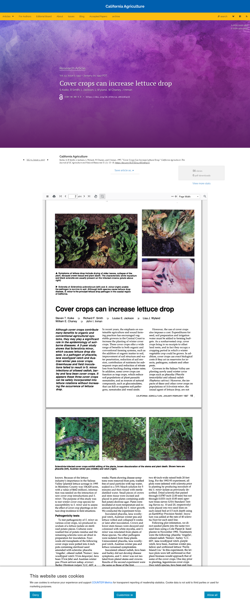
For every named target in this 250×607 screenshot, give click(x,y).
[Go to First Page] (61, 196)
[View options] (47, 196)
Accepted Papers (98, 16)
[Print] (54, 196)
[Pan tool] (96, 196)
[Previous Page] (65, 196)
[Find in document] (205, 196)
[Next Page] (84, 196)
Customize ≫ (126, 595)
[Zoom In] (176, 196)
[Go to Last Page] (89, 196)
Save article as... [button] (124, 170)
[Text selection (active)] (102, 196)
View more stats (202, 183)
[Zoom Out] (172, 196)
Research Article (72, 68)
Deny (37, 595)
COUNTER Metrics (102, 582)
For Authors (25, 16)
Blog (81, 16)
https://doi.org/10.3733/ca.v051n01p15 (108, 97)
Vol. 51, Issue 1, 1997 (70, 75)
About (60, 16)
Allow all (213, 595)
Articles (6, 16)
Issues (71, 16)
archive (116, 16)
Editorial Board (44, 16)
